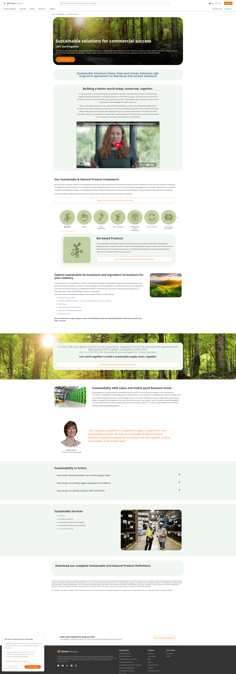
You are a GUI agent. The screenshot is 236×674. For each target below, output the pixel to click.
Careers (150, 662)
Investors (150, 668)
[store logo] (15, 3)
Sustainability (61, 14)
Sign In (229, 3)
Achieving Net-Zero (125, 653)
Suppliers (52, 9)
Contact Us (169, 653)
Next (177, 216)
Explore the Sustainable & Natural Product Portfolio (115, 200)
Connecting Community (126, 671)
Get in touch (65, 59)
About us (150, 653)
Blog (149, 659)
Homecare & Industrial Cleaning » (69, 307)
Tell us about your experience (164, 638)
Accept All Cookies (32, 667)
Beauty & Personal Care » (67, 298)
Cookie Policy (26, 661)
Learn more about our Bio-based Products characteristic (134, 259)
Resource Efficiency (125, 656)
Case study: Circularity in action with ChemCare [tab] (81, 490)
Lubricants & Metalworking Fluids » (70, 311)
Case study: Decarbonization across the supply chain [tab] (83, 475)
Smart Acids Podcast (154, 671)
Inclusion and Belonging (126, 668)
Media (168, 656)
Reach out (84, 352)
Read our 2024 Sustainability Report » (106, 406)
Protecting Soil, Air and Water (128, 659)
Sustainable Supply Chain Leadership (130, 665)
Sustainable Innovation (126, 662)
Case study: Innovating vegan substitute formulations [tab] (84, 483)
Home (53, 14)
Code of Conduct (153, 665)
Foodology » (62, 304)
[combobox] (115, 3)
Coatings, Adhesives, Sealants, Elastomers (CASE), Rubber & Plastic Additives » (85, 301)
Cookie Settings (13, 667)
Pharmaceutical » (64, 314)
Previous (59, 216)
